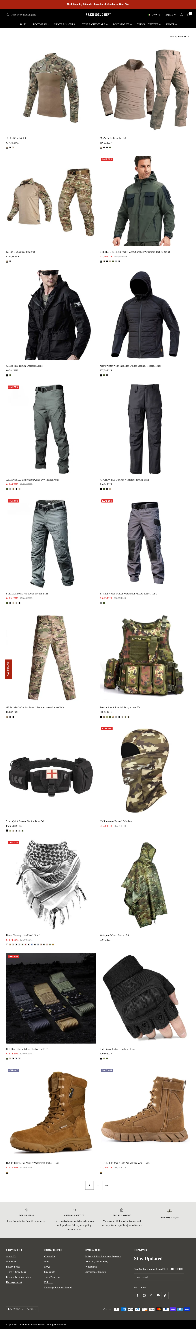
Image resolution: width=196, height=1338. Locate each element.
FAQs (47, 1266)
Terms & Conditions (16, 1272)
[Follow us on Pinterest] (151, 1295)
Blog (46, 1261)
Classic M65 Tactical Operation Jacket (24, 365)
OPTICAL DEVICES (148, 24)
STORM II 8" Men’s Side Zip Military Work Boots (124, 1163)
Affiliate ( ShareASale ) (96, 1261)
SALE (22, 24)
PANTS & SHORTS (64, 24)
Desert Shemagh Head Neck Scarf (22, 935)
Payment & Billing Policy (18, 1277)
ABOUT (170, 24)
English (169, 15)
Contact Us (49, 1256)
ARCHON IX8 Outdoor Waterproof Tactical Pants (124, 479)
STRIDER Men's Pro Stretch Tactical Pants (27, 593)
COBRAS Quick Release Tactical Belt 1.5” (27, 1049)
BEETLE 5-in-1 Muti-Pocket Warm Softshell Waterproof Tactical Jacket (135, 252)
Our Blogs (11, 1261)
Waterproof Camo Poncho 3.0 (114, 935)
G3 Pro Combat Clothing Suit (20, 252)
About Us (11, 1256)
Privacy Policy (13, 1266)
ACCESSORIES (121, 24)
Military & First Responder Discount (103, 1256)
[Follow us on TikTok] (165, 1295)
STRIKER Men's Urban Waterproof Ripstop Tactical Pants (128, 593)
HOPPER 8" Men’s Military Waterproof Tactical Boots (32, 1163)
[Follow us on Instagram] (144, 1295)
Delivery (48, 1282)
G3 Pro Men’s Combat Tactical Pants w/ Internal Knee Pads (35, 707)
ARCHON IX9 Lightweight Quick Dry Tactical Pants (32, 479)
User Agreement (14, 1282)
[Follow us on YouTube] (158, 1295)
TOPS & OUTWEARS (94, 24)
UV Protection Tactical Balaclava (116, 821)
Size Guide (49, 1272)
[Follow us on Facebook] (137, 1295)
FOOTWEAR (40, 24)
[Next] (106, 1185)
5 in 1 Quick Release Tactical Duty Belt (25, 821)
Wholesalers (91, 1266)
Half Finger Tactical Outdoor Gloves (117, 1049)
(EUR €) (156, 14)
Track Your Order (52, 1277)
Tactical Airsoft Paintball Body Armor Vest (120, 707)
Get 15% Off (8, 669)
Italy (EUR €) (14, 1309)
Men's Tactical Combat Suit (113, 138)
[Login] (181, 14)
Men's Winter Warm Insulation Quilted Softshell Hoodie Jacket (130, 365)
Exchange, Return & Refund (58, 1287)
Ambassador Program (95, 1272)
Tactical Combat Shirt (16, 138)
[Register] (180, 1277)
